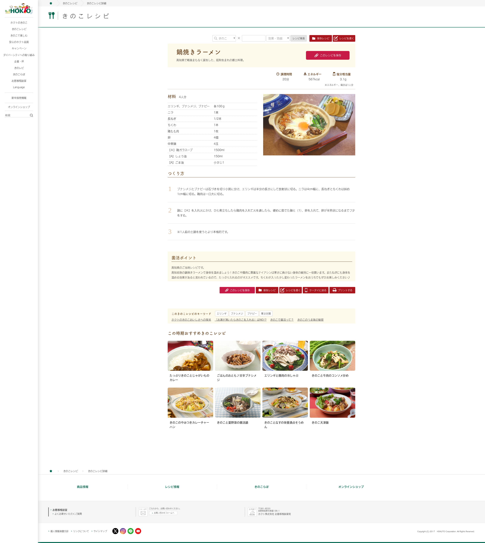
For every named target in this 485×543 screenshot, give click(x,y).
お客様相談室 (19, 80)
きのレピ (19, 67)
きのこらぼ (19, 74)
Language (19, 87)
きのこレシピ (19, 29)
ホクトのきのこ (18, 22)
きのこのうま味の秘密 (310, 319)
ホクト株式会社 (50, 3)
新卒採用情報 (19, 97)
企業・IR (19, 61)
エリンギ (222, 313)
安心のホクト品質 (19, 41)
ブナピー (252, 313)
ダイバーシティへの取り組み (19, 54)
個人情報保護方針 (59, 531)
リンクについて (81, 531)
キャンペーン (19, 48)
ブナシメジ (237, 313)
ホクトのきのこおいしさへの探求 (191, 319)
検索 (299, 38)
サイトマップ (100, 531)
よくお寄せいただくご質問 (68, 513)
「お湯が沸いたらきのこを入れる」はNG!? (241, 319)
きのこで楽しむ (18, 35)
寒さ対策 (266, 313)
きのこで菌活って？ (282, 319)
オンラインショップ (19, 106)
